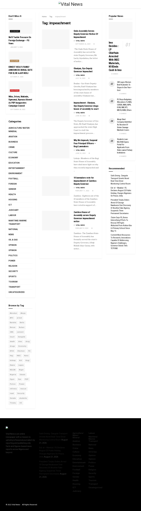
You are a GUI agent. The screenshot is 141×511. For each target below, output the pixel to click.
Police (13, 384)
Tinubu (13, 403)
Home (44, 17)
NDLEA (12, 370)
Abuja (23, 313)
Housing (13, 200)
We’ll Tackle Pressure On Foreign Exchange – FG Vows (20, 40)
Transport (14, 287)
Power (12, 261)
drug (28, 341)
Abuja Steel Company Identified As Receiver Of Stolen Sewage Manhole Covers (124, 124)
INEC (19, 356)
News (11, 234)
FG (29, 351)
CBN (11, 332)
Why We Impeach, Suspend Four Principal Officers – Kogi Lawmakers (85, 143)
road (12, 393)
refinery (13, 389)
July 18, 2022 (80, 78)
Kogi (27, 360)
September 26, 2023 (82, 44)
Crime (12, 147)
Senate (13, 398)
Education (14, 163)
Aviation (13, 137)
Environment (15, 173)
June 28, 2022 (80, 116)
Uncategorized (17, 292)
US (21, 403)
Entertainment (17, 168)
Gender (12, 189)
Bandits (13, 322)
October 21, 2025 (16, 77)
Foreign (13, 184)
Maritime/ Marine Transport (18, 222)
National (13, 229)
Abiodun (13, 313)
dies (20, 341)
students (23, 398)
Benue (12, 327)
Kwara (12, 365)
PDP (27, 379)
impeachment (60, 17)
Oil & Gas (13, 240)
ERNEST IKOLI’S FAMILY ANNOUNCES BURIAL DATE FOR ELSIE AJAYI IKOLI (20, 70)
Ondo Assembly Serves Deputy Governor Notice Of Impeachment (86, 34)
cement (20, 332)
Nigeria (13, 374)
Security (13, 271)
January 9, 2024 (16, 47)
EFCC (12, 351)
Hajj (11, 356)
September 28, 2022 (17, 109)
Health (12, 194)
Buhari (22, 327)
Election (21, 351)
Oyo (19, 379)
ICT (10, 205)
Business (13, 142)
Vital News (80, 41)
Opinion (13, 245)
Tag (50, 17)
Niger (21, 370)
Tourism (13, 282)
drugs (12, 346)
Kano (26, 356)
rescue (23, 389)
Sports (12, 276)
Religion (13, 266)
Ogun (12, 379)
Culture (14, 61)
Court (12, 337)
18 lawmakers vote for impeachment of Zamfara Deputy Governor (85, 180)
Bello (22, 322)
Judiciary (13, 210)
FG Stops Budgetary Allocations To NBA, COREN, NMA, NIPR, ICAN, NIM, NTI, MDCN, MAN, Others (124, 104)
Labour (12, 215)
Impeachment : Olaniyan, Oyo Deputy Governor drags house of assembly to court (86, 105)
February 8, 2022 (81, 228)
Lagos (21, 365)
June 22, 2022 (80, 153)
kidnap (13, 360)
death (12, 341)
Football (13, 179)
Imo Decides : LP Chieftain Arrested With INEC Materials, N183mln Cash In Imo (115, 56)
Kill (20, 360)
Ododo (22, 374)
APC (11, 318)
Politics (15, 90)
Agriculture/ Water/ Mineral (19, 129)
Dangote (21, 337)
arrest (19, 318)
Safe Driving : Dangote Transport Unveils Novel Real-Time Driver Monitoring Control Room (53, 436)
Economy (15, 31)
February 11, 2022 (82, 191)
